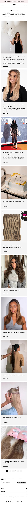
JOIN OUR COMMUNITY (22, 482)
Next (21, 471)
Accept (9, 501)
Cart (25, 5)
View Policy (17, 501)
